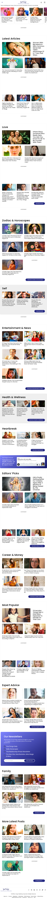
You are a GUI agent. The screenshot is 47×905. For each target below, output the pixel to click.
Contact (10, 896)
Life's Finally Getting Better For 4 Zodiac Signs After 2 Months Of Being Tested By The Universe (38, 484)
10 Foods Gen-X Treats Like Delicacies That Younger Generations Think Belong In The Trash (11, 363)
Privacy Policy (33, 896)
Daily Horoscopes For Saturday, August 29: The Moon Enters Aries (11, 254)
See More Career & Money (36, 596)
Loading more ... (39, 880)
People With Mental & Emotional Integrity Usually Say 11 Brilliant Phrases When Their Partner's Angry (34, 160)
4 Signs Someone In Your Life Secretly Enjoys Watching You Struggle (37, 442)
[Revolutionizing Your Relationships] (23, 2)
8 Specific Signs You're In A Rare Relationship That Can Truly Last (34, 636)
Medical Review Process (16, 897)
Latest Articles (11, 38)
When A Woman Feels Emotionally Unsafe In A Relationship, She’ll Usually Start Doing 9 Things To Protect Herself (8, 197)
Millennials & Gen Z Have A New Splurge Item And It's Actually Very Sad (34, 344)
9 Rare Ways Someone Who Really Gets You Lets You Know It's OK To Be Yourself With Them (39, 137)
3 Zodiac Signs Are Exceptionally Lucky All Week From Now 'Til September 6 (11, 874)
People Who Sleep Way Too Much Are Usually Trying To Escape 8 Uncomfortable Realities (22, 412)
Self (4, 288)
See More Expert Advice (37, 726)
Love (5, 127)
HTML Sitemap (27, 896)
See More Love (39, 203)
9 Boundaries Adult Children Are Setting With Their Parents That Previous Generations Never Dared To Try (12, 806)
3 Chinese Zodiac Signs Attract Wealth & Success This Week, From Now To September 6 (12, 856)
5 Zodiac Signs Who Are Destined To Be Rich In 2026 (23, 670)
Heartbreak (9, 428)
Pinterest (45, 890)
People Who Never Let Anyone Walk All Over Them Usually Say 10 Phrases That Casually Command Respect (8, 302)
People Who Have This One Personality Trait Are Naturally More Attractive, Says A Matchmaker (12, 721)
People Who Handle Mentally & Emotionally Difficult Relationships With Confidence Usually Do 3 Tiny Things (23, 196)
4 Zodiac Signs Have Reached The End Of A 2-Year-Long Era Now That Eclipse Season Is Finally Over (34, 237)
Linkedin (34, 890)
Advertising (21, 896)
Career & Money (12, 555)
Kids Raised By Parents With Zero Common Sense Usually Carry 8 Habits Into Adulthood (34, 71)
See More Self (39, 311)
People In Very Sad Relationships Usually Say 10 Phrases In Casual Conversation (8, 442)
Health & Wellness (14, 397)
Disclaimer (25, 897)
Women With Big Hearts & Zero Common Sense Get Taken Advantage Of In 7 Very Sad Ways (38, 49)
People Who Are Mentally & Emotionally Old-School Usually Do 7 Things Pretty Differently (37, 303)
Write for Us (30, 897)
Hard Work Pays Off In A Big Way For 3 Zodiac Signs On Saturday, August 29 (23, 105)
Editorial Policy (40, 896)
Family (6, 771)
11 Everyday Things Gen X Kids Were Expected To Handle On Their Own (38, 615)
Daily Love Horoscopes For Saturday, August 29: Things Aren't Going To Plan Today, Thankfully (7, 20)
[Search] (41, 2)
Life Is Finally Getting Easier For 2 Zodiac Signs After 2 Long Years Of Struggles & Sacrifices (34, 506)
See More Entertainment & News (35, 388)
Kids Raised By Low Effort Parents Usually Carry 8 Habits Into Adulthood (33, 806)
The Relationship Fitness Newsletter (18, 752)
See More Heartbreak (38, 450)
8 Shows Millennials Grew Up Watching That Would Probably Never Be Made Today (33, 362)
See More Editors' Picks (37, 546)
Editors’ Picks (10, 473)
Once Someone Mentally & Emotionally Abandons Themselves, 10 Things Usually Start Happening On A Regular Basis (34, 702)
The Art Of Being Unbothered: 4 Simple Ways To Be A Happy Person (38, 671)
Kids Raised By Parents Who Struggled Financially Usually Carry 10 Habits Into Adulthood (34, 788)
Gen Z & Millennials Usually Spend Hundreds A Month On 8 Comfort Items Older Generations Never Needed (11, 590)
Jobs (34, 897)
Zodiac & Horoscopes (16, 220)
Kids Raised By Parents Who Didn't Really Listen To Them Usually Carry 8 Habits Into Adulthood (12, 788)
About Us (5, 896)
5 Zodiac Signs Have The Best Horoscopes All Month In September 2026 (10, 506)
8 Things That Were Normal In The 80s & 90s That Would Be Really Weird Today (12, 344)
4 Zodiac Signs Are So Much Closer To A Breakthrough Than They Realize (8, 540)
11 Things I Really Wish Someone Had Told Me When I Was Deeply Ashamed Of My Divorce (33, 721)
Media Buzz (15, 896)
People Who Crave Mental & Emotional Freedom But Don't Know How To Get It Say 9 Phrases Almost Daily (8, 412)
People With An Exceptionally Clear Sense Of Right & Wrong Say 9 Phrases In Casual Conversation (34, 838)
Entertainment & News (16, 328)
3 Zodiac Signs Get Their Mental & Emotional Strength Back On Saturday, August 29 (11, 273)
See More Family (39, 812)
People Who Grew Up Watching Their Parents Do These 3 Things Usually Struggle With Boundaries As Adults (8, 672)
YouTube (37, 890)
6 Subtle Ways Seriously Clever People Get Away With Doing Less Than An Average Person (36, 20)
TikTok (42, 890)
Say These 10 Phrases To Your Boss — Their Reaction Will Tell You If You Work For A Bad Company (34, 571)
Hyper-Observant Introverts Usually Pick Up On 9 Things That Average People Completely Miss (33, 856)
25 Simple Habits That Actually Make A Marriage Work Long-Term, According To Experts (12, 637)
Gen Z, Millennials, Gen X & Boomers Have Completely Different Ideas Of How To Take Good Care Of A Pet (37, 106)
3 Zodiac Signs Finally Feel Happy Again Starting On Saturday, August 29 (34, 255)
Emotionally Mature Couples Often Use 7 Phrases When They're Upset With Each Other (37, 195)
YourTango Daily (11, 746)
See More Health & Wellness (36, 420)
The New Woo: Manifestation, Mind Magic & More (20, 755)
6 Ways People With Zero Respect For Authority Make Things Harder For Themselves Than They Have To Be (34, 590)
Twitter (31, 890)
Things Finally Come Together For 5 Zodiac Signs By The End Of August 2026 (23, 540)
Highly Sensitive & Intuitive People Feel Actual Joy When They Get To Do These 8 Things (8, 106)
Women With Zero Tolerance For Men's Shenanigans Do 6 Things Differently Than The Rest (11, 159)
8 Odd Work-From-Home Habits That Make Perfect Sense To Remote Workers (11, 571)
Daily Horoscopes (12, 749)
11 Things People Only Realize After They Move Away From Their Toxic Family (22, 19)
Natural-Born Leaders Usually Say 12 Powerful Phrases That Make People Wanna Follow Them (12, 702)
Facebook (29, 890)
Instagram (40, 890)
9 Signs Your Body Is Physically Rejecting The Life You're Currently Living (22, 302)
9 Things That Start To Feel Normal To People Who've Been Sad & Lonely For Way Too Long (37, 411)
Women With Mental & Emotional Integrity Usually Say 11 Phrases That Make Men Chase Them (11, 838)
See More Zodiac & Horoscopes (35, 279)
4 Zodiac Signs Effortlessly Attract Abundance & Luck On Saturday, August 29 (11, 237)
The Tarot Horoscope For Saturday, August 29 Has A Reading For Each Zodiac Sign (12, 71)
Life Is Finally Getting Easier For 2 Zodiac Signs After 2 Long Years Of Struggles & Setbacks (37, 540)
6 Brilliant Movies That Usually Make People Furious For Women (12, 381)
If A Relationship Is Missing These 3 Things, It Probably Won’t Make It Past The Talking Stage (22, 443)
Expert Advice (11, 685)
